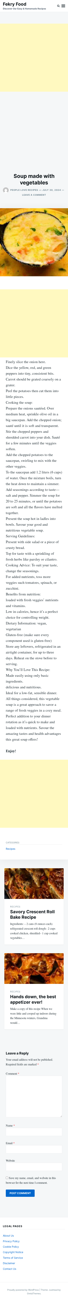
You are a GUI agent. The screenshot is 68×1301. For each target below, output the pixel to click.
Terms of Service (13, 1257)
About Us (8, 1235)
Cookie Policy (11, 1246)
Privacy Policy (11, 1241)
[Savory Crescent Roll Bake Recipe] (34, 883)
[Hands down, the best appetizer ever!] (34, 968)
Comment (12, 1073)
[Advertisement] (34, 58)
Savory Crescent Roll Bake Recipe (32, 914)
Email (10, 1143)
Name (10, 1125)
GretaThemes (34, 1293)
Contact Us (9, 1268)
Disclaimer (9, 1263)
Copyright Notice (13, 1252)
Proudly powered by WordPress (23, 1289)
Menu (63, 6)
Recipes (10, 848)
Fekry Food (14, 4)
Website (10, 1160)
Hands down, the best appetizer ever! (33, 999)
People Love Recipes (24, 190)
